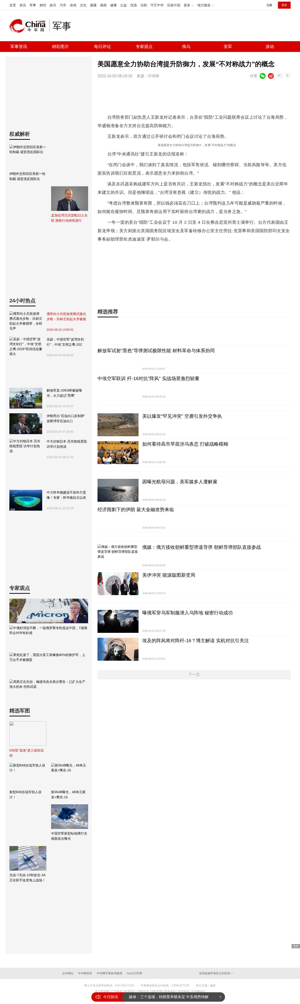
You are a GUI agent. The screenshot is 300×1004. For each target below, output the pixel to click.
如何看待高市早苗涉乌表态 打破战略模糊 (185, 444)
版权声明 (156, 991)
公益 (123, 5)
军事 (33, 5)
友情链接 (183, 991)
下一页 (194, 675)
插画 (103, 5)
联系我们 (130, 991)
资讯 (22, 5)
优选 (133, 5)
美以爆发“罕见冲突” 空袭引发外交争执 (182, 416)
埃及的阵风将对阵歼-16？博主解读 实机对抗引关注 (195, 640)
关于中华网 (102, 991)
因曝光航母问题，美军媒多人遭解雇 (179, 481)
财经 (43, 5)
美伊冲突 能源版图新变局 (168, 575)
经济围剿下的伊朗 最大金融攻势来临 (136, 509)
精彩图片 (60, 46)
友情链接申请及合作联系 (216, 973)
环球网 (153, 76)
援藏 (93, 5)
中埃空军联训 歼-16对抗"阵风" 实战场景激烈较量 (148, 378)
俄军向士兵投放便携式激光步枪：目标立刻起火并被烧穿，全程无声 (66, 317)
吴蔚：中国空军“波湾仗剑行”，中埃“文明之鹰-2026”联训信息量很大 (65, 342)
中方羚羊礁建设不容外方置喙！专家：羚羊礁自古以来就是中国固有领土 (66, 495)
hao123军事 (134, 973)
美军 (228, 46)
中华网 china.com (29, 26)
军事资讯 (18, 46)
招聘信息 (143, 991)
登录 (284, 5)
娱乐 (53, 5)
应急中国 (173, 5)
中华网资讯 (85, 973)
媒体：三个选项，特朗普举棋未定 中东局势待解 (169, 997)
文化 (83, 5)
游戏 (73, 5)
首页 (12, 5)
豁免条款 (170, 991)
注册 (269, 5)
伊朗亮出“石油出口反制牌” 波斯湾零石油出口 (66, 418)
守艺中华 (157, 5)
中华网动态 (198, 991)
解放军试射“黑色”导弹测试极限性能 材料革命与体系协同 (156, 350)
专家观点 (144, 46)
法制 (143, 5)
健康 (113, 5)
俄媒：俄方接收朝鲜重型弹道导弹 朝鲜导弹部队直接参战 (201, 547)
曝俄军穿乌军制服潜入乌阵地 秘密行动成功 (187, 612)
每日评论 (102, 46)
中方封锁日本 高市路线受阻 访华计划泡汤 (67, 444)
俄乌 (186, 46)
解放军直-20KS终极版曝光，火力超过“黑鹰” (64, 392)
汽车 (63, 5)
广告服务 (116, 991)
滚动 (270, 46)
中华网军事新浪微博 (109, 973)
